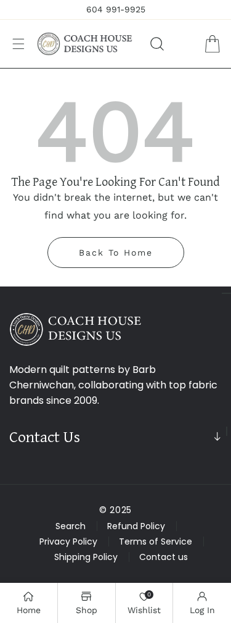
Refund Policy (136, 526)
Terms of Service (155, 541)
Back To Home (116, 252)
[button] (18, 44)
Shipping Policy (86, 557)
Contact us (163, 557)
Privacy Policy (68, 541)
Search (70, 526)
